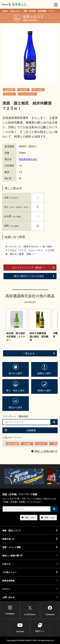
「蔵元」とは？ (29, 517)
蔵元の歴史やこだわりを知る (29, 276)
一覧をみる (29, 353)
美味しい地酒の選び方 (46, 451)
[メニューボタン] (55, 4)
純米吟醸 (9, 89)
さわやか (41, 443)
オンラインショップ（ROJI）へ (28, 267)
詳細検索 (31, 430)
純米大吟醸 (12, 443)
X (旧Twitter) (30, 614)
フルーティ (9, 94)
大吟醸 (27, 443)
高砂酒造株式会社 (28, 159)
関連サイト (40, 631)
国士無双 (23, 89)
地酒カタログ (15, 11)
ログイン (6, 589)
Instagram (10, 613)
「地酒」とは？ (49, 517)
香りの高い (38, 89)
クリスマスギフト (27, 94)
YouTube (20, 631)
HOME (5, 11)
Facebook (50, 614)
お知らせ (6, 564)
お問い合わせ (8, 597)
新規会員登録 (8, 580)
